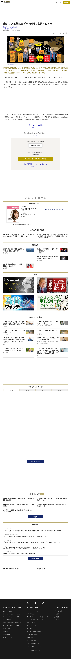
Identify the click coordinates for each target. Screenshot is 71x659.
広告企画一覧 (41, 569)
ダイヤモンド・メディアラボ (34, 646)
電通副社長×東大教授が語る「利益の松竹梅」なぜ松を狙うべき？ (52, 505)
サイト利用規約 (7, 620)
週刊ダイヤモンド (31, 614)
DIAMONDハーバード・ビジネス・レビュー (38, 617)
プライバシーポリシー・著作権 (11, 625)
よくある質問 (6, 628)
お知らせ (56, 620)
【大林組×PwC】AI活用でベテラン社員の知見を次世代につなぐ (52, 499)
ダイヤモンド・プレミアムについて (12, 614)
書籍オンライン (31, 623)
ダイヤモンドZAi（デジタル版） (35, 620)
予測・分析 (6, 29)
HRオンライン (31, 637)
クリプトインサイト (32, 640)
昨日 (27, 390)
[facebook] (35, 603)
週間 (43, 390)
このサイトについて (8, 611)
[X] (28, 603)
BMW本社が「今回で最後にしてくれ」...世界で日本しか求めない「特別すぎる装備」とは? (18, 235)
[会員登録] (66, 2)
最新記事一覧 (35, 558)
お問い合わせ (6, 634)
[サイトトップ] (7, 2)
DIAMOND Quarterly (32, 634)
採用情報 (56, 617)
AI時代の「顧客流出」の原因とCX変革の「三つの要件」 (18, 505)
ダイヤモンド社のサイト (34, 607)
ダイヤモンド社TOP (59, 611)
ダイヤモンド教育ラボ (33, 643)
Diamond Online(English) (33, 611)
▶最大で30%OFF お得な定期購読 (54, 209)
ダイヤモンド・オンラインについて (13, 607)
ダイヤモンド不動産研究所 (34, 631)
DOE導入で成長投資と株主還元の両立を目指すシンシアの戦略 (18, 511)
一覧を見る (35, 517)
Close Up (13, 29)
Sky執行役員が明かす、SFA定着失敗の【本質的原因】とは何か (18, 499)
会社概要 (56, 614)
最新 (11, 390)
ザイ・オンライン (31, 625)
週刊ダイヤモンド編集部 (10, 27)
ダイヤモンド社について (61, 607)
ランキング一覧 (35, 462)
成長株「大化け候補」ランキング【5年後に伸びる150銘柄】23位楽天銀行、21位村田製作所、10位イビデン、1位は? (52, 236)
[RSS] (43, 603)
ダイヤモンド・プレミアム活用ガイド (13, 617)
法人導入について (7, 637)
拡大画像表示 (11, 64)
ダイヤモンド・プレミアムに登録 (35, 159)
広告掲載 (5, 631)
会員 (59, 390)
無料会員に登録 (35, 145)
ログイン (58, 2)
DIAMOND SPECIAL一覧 (11, 569)
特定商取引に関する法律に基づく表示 (13, 623)
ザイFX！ (29, 628)
